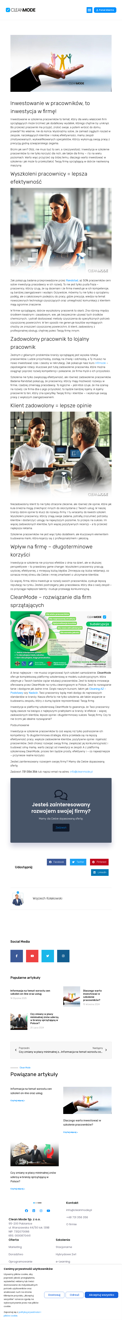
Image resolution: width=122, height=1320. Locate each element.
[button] (89, 10)
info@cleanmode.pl (81, 771)
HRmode (100, 363)
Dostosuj (54, 1295)
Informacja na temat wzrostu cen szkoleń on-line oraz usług (30, 992)
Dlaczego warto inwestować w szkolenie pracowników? (92, 995)
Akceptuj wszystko (101, 1295)
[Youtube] (48, 1211)
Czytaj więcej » (17, 1100)
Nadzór (33, 692)
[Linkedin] (33, 1211)
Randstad (72, 280)
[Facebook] (26, 1211)
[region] (61, 1292)
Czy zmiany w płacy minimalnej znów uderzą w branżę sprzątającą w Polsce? (44, 1019)
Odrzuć (74, 1295)
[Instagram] (41, 1211)
